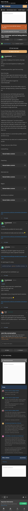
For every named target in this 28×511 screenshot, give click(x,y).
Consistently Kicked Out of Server (13, 423)
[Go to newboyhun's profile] (2, 247)
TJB (6, 407)
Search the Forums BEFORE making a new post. (11, 27)
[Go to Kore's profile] (2, 312)
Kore (6, 312)
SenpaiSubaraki (7, 43)
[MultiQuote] (2, 218)
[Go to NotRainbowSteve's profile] (3, 436)
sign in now (8, 336)
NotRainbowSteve (9, 452)
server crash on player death (12, 390)
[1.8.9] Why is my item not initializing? (14, 436)
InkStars (7, 432)
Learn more (2, 2)
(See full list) (23, 457)
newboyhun (7, 247)
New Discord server (8, 360)
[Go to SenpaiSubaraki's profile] (2, 43)
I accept (24, 503)
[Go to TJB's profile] (3, 398)
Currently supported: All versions (11, 31)
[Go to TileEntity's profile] (3, 391)
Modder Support (19, 43)
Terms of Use (4, 505)
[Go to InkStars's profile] (3, 423)
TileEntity (8, 394)
